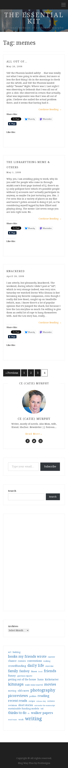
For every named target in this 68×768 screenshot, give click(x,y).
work (21, 720)
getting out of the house (22, 679)
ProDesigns (44, 763)
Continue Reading (50, 109)
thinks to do (17, 713)
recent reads (17, 701)
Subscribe (50, 466)
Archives (13, 626)
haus (40, 679)
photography (42, 690)
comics (22, 661)
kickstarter (52, 679)
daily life (36, 665)
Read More (34, 434)
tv (29, 713)
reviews (51, 701)
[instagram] (40, 441)
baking (16, 652)
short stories (25, 705)
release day (41, 701)
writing (33, 718)
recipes (32, 701)
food (40, 672)
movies (50, 684)
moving (12, 690)
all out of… (16, 61)
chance (12, 661)
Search (12, 491)
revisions (12, 705)
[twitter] (34, 441)
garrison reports (24, 676)
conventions (34, 660)
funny (12, 675)
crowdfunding (17, 665)
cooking (46, 661)
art (9, 652)
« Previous (12, 372)
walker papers (42, 713)
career (51, 657)
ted (42, 709)
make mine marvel (34, 685)
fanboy (24, 671)
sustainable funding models (23, 708)
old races (23, 690)
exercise (49, 666)
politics (32, 696)
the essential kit (34, 18)
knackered (15, 271)
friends (50, 671)
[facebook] (27, 441)
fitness (34, 671)
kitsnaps (16, 684)
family (13, 671)
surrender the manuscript (44, 705)
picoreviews (18, 696)
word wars (12, 720)
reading (43, 696)
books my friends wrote (27, 656)
